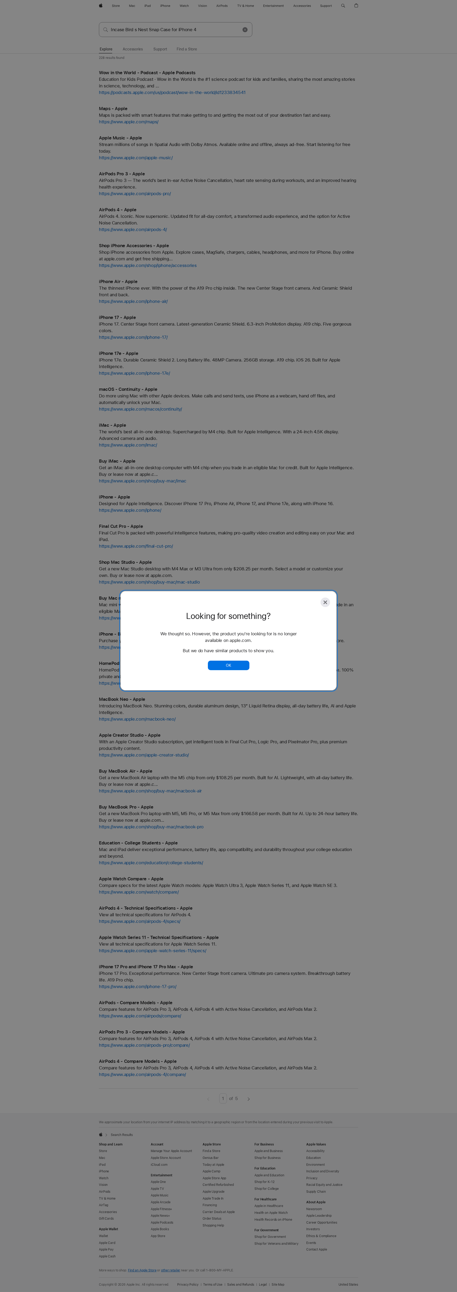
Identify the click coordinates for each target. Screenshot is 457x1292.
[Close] (325, 602)
